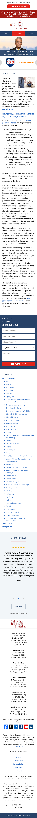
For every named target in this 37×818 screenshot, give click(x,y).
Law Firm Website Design (18, 815)
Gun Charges (10, 450)
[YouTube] (26, 727)
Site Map (18, 767)
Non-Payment (11, 479)
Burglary (9, 393)
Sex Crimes (10, 497)
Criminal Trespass (12, 417)
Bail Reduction (11, 390)
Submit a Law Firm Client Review (18, 613)
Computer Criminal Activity (15, 405)
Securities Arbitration (26, 720)
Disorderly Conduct (13, 420)
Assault (8, 384)
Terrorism (9, 506)
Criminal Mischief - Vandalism (16, 414)
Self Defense (10, 491)
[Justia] (21, 727)
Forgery (8, 447)
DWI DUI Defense (12, 429)
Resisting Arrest (11, 488)
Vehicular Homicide (13, 512)
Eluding (8, 432)
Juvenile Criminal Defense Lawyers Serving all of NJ (18, 460)
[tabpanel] (18, 564)
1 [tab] (13, 598)
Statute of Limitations (13, 503)
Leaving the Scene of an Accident (17, 467)
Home (6, 34)
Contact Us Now (18, 364)
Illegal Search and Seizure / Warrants (19, 456)
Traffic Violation (8, 524)
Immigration (7, 527)
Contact (18, 34)
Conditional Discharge (14, 408)
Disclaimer (19, 761)
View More (18, 606)
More (31, 34)
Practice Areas (8, 374)
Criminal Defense (8, 378)
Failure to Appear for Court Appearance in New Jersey (20, 436)
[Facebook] (6, 727)
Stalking (8, 500)
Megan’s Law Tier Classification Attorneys (17, 471)
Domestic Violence (12, 423)
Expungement (11, 396)
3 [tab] (23, 598)
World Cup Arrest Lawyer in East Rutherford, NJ (17, 519)
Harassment (10, 453)
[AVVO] (31, 727)
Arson (8, 381)
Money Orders (11, 476)
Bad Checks (10, 387)
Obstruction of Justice (13, 482)
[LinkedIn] (16, 727)
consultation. (8, 109)
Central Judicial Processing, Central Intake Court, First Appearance (18, 401)
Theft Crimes (10, 509)
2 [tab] (18, 598)
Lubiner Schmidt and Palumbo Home (18, 24)
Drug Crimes (10, 426)
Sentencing (10, 494)
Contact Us (7, 318)
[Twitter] (11, 727)
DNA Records (10, 464)
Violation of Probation (13, 515)
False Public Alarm (12, 444)
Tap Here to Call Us (18, 6)
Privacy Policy (18, 764)
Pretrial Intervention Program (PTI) (18, 485)
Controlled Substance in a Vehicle (18, 411)
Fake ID (8, 441)
